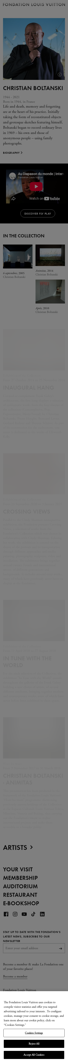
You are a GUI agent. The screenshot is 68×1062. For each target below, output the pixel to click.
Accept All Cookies (34, 1055)
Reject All (34, 1043)
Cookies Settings (34, 1033)
